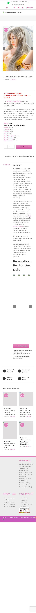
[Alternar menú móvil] (32, 12)
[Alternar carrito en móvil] (29, 12)
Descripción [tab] (6, 164)
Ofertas (32, 156)
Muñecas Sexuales (23, 156)
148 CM (13, 156)
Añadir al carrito (24, 146)
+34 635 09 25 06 (23, 1)
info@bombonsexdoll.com (18, 4)
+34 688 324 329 (14, 1)
